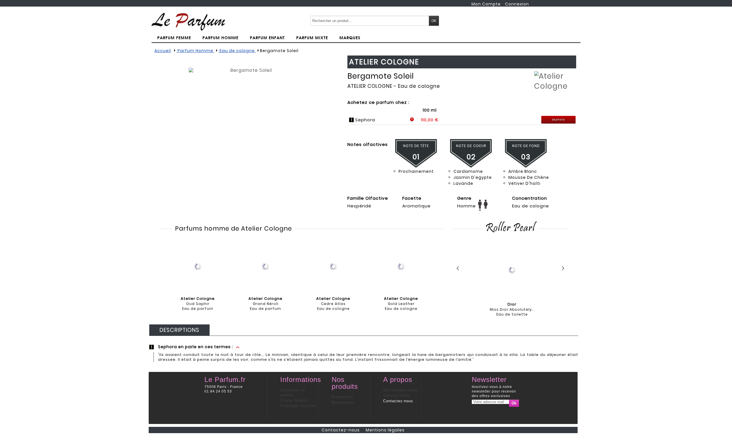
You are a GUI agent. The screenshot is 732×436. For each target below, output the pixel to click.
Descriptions (179, 330)
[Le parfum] (188, 21)
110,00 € (430, 120)
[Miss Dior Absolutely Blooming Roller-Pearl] (512, 269)
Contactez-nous (398, 401)
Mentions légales (385, 430)
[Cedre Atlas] (333, 266)
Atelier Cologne (369, 86)
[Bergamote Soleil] (249, 128)
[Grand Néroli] (265, 266)
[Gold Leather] (401, 266)
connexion (517, 4)
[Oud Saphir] (197, 266)
